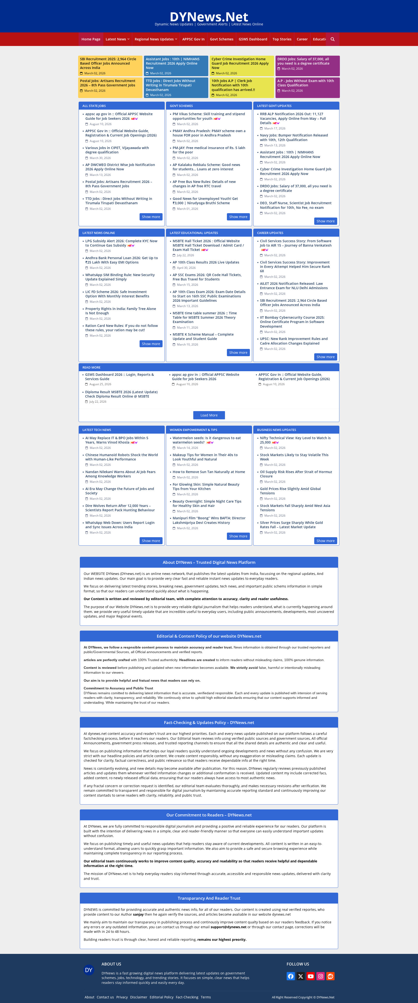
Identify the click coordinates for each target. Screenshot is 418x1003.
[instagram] (320, 976)
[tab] (91, 39)
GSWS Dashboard (253, 39)
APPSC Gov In (193, 39)
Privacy (122, 997)
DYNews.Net (209, 16)
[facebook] (291, 976)
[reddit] (330, 976)
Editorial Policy (161, 997)
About (89, 997)
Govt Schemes (221, 39)
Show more (151, 216)
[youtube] (310, 976)
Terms (206, 997)
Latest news (116, 39)
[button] (332, 39)
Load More (209, 415)
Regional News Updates (154, 39)
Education (321, 39)
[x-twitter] (301, 976)
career (302, 39)
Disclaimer (138, 997)
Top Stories (282, 39)
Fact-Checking (187, 997)
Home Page (91, 39)
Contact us (105, 997)
